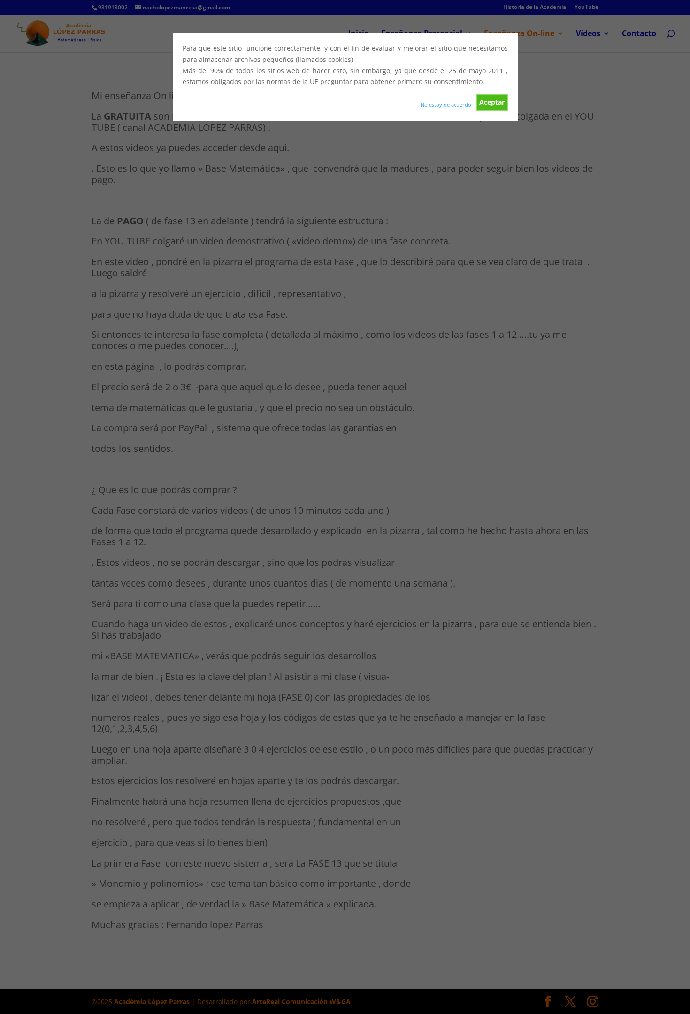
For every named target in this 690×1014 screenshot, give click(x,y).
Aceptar (492, 102)
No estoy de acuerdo (446, 104)
